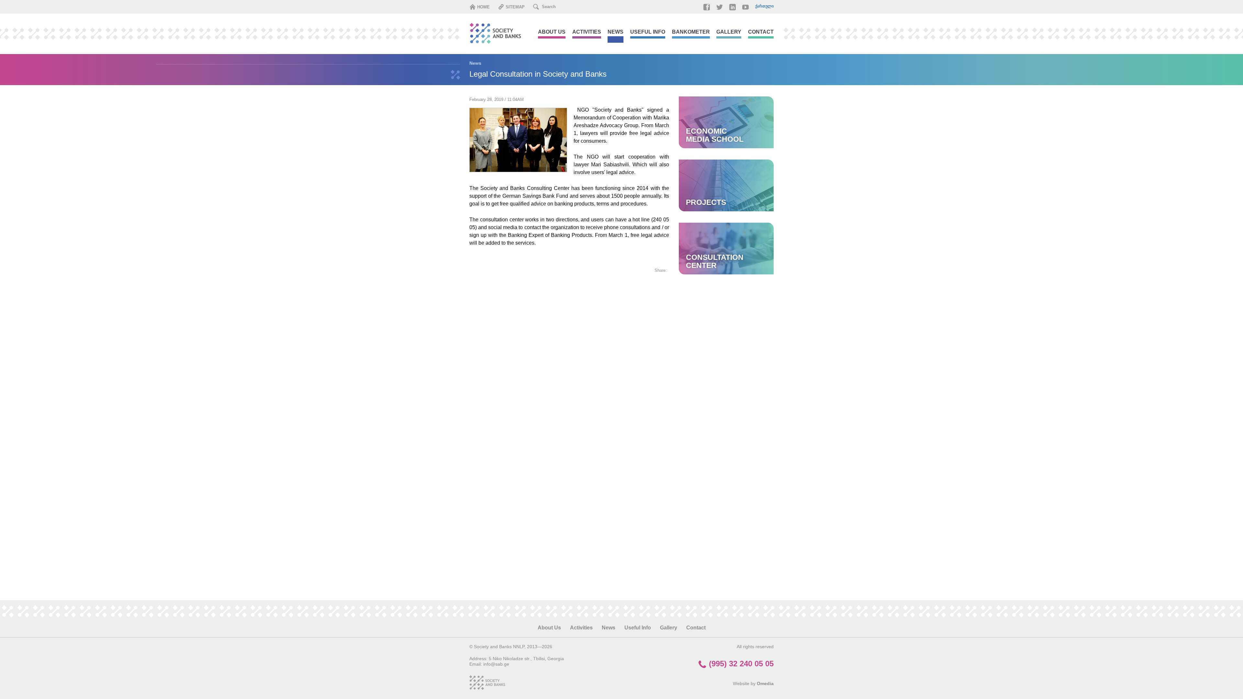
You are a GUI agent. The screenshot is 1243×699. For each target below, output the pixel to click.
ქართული (764, 6)
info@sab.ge (496, 664)
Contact (761, 32)
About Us (552, 32)
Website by (753, 683)
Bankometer (691, 32)
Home (483, 7)
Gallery (728, 32)
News (615, 32)
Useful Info (647, 32)
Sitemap (514, 7)
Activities (586, 32)
